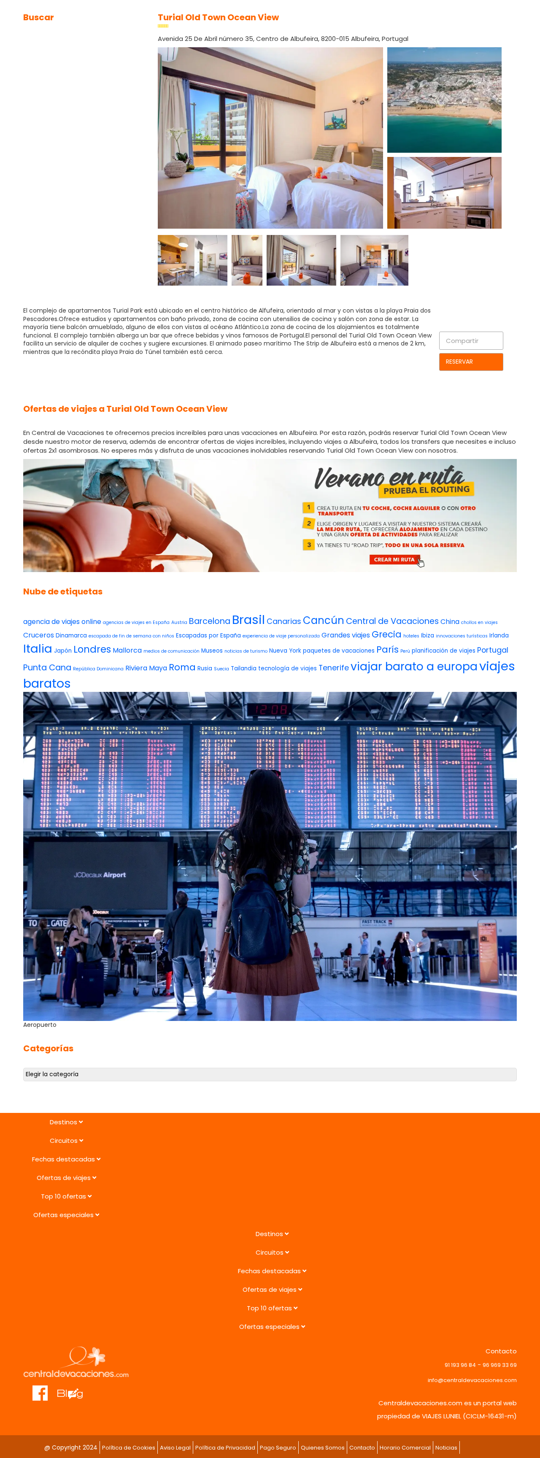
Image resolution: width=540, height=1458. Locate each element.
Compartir (462, 340)
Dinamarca (71, 636)
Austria (179, 622)
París (387, 649)
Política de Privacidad (225, 1448)
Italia (37, 648)
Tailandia (243, 668)
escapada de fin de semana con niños (131, 636)
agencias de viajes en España (136, 622)
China (449, 621)
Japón (63, 651)
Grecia (387, 634)
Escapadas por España (208, 636)
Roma (182, 667)
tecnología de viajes (287, 668)
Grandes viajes (345, 635)
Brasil (248, 619)
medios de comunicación (171, 651)
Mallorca (127, 650)
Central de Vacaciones (392, 621)
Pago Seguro (278, 1448)
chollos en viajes (479, 622)
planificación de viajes (443, 651)
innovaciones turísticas (462, 636)
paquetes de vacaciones (339, 651)
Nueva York (285, 651)
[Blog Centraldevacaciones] (74, 1389)
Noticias (446, 1448)
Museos (212, 651)
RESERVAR (459, 361)
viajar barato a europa (414, 666)
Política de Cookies (128, 1448)
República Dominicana (98, 669)
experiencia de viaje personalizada (281, 636)
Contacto (362, 1448)
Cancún (323, 620)
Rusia (204, 668)
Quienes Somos (323, 1448)
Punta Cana (47, 667)
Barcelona (209, 621)
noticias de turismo (245, 651)
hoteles (411, 636)
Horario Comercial (405, 1448)
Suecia (221, 669)
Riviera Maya (146, 668)
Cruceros (38, 635)
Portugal (492, 650)
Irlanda (499, 636)
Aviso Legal (175, 1448)
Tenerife (334, 667)
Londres (92, 649)
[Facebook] (40, 1389)
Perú (405, 651)
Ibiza (427, 636)
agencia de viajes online (62, 621)
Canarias (284, 621)
